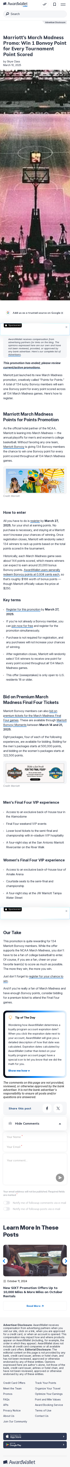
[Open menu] (63, 4)
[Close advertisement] (66, 326)
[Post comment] (60, 1178)
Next (65, 1261)
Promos (7, 1393)
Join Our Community (15, 1421)
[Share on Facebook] (47, 1108)
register (35, 521)
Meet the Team (12, 1388)
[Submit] (7, 14)
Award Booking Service (49, 1404)
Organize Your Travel (47, 1388)
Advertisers (14, 354)
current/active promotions (21, 367)
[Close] (62, 313)
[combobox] (35, 14)
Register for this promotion (23, 609)
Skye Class (13, 61)
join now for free (22, 626)
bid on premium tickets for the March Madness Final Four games (32, 715)
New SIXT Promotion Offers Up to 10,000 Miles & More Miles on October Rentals (32, 1292)
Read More (34, 1306)
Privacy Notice (12, 1410)
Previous (4, 1261)
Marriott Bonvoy (13, 446)
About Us (8, 1415)
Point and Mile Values (48, 1399)
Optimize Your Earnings (49, 1393)
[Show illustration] (19, 1070)
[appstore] (35, 1436)
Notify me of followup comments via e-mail (39, 1203)
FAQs (6, 1399)
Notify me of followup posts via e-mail (36, 1209)
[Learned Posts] (44, 4)
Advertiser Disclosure (55, 22)
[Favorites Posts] (54, 4)
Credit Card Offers (14, 1382)
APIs (5, 1404)
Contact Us (41, 1415)
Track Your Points (45, 1382)
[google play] (35, 1444)
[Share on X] (58, 1108)
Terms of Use (43, 1410)
